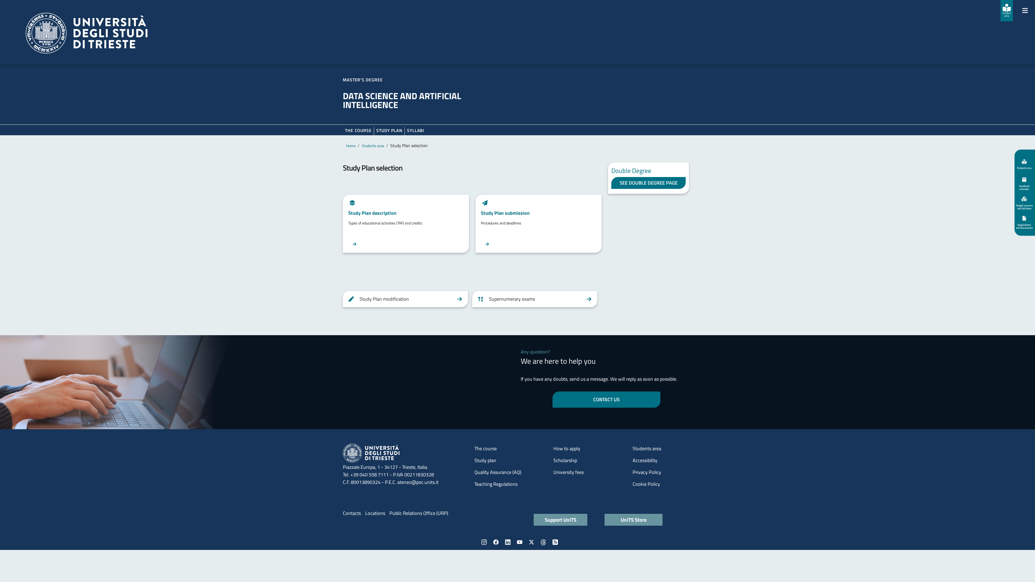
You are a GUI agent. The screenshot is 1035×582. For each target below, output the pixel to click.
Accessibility (645, 460)
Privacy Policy (647, 472)
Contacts (352, 513)
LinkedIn (508, 542)
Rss (555, 542)
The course (358, 130)
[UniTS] (86, 33)
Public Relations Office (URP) (418, 513)
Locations (375, 513)
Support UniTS (560, 520)
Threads (543, 542)
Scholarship (565, 460)
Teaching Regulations (496, 484)
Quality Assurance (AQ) (497, 472)
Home (351, 145)
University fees (568, 472)
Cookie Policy (646, 484)
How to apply (566, 448)
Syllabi (415, 130)
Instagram (484, 542)
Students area (373, 145)
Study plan (389, 130)
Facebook (496, 542)
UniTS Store (634, 520)
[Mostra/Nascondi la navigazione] (1025, 10)
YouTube (519, 542)
